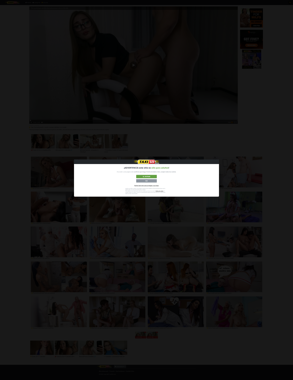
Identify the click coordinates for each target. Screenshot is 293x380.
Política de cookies (159, 191)
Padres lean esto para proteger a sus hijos (146, 185)
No (146, 181)
